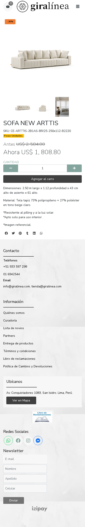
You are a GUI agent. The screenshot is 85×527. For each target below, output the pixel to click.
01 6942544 (11, 274)
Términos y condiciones (19, 351)
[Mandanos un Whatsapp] (8, 440)
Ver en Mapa (21, 400)
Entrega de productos (18, 343)
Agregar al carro (42, 179)
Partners (9, 336)
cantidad (11, 162)
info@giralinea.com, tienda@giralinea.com (32, 286)
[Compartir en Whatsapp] (41, 233)
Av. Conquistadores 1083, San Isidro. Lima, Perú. (39, 393)
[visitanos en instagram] (28, 440)
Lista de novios (13, 328)
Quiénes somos (14, 313)
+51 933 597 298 (15, 266)
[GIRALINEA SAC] (42, 6)
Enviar (13, 500)
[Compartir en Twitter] (13, 233)
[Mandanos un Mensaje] (37, 440)
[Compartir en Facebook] (6, 233)
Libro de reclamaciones (19, 359)
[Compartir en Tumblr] (27, 233)
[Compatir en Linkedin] (34, 233)
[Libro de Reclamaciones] (42, 417)
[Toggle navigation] (77, 7)
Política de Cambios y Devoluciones (27, 366)
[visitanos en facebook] (18, 440)
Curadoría (10, 320)
